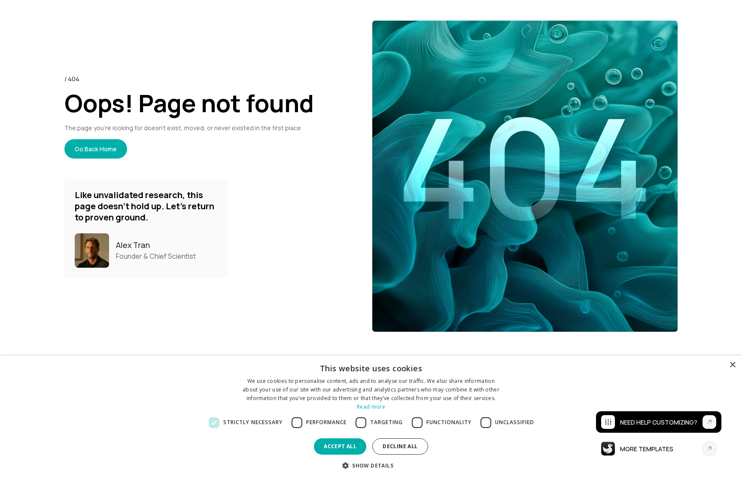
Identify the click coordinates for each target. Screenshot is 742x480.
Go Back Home (96, 149)
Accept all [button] (340, 446)
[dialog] (371, 418)
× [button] (732, 365)
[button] (371, 465)
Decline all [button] (400, 446)
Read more (371, 406)
